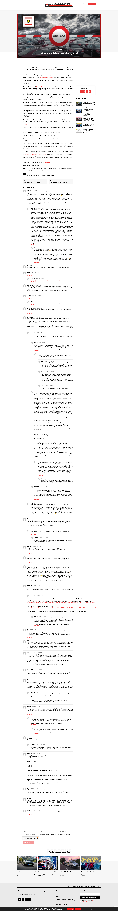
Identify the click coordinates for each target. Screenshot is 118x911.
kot (28, 629)
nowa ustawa (34, 173)
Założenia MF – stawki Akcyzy (58, 182)
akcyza (28, 173)
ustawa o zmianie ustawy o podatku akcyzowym (34, 175)
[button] (18, 4)
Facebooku (47, 162)
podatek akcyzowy (43, 173)
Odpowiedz (33, 244)
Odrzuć (78, 909)
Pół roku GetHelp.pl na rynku (32, 182)
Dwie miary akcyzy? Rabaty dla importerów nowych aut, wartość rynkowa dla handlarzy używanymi (89, 125)
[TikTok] (23, 899)
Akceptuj (71, 909)
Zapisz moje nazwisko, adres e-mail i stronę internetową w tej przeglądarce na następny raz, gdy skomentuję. (47, 834)
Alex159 (29, 810)
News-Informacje (59, 904)
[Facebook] (81, 91)
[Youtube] (29, 899)
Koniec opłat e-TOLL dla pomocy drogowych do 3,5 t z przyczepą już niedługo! (89, 119)
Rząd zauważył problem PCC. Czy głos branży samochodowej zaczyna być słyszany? (88, 131)
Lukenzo (29, 753)
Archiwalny (59, 49)
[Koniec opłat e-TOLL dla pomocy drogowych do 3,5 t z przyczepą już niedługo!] (79, 119)
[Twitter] (84, 91)
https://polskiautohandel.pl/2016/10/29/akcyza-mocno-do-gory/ (47, 280)
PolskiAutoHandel (54, 61)
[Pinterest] (87, 91)
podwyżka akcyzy (52, 173)
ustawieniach (60, 909)
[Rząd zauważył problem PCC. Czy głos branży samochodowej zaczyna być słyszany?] (79, 131)
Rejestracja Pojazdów (61, 897)
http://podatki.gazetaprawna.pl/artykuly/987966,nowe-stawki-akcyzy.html (44, 551)
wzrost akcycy (50, 175)
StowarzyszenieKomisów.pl (46, 77)
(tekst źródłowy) (40, 86)
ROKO (29, 799)
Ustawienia (86, 909)
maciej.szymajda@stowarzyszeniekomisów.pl (35, 154)
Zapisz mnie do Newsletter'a (89, 897)
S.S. (28, 641)
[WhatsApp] (90, 91)
